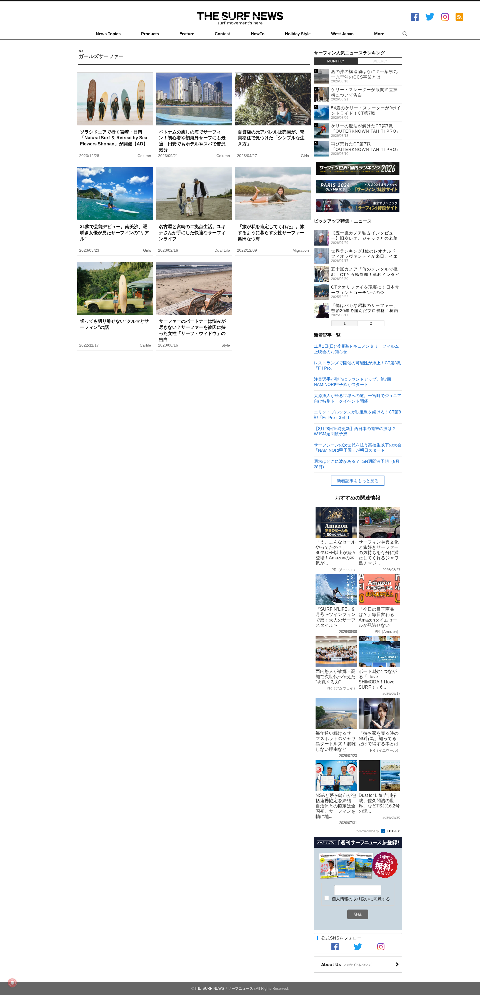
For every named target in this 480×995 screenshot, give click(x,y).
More (379, 34)
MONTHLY (335, 61)
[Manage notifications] (12, 982)
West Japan (342, 34)
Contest (222, 34)
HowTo (257, 34)
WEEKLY (380, 61)
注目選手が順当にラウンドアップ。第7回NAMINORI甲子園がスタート (352, 382)
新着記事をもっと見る (358, 480)
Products (150, 34)
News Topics (108, 34)
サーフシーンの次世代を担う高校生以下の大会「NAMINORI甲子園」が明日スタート (357, 447)
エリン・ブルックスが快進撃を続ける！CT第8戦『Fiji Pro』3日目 (357, 414)
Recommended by (367, 831)
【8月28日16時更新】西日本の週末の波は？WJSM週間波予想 (355, 431)
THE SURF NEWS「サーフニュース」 (225, 988)
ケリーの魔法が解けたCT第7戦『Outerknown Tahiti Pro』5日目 (366, 131)
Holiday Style (298, 34)
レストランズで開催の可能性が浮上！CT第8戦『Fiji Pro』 (357, 365)
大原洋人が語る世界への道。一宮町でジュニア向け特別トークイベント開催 (357, 398)
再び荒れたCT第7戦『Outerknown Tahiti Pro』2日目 (366, 149)
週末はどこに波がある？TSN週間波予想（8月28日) (356, 464)
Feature (186, 34)
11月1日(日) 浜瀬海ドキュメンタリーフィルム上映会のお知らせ (356, 348)
